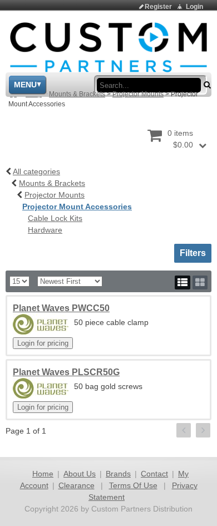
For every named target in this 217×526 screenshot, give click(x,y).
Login (194, 7)
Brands (118, 473)
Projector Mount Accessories (77, 206)
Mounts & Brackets (77, 94)
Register (158, 7)
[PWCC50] (40, 324)
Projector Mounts (138, 94)
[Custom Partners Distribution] (108, 46)
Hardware (45, 229)
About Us (79, 473)
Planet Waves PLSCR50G (66, 372)
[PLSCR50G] (40, 388)
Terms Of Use (133, 485)
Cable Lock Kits (55, 218)
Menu (25, 84)
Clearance (76, 485)
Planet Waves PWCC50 (61, 308)
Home (42, 473)
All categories (36, 171)
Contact (154, 473)
